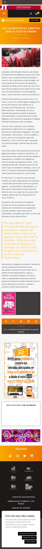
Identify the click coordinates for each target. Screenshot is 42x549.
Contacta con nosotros (23, 497)
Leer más (35, 20)
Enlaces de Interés (21, 508)
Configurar (30, 542)
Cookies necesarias (27, 533)
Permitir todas (29, 537)
